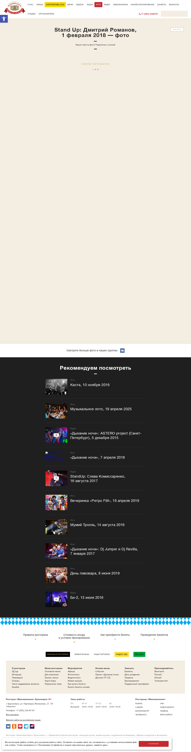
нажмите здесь (101, 745)
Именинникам (120, 5)
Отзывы (32, 14)
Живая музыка (81, 654)
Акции (90, 5)
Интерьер (16, 674)
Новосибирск (167, 707)
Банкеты (161, 5)
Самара (139, 707)
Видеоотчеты (74, 677)
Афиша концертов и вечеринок (151, 735)
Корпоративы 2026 (55, 5)
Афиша (39, 5)
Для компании (52, 674)
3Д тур (15, 671)
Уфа (162, 704)
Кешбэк (80, 5)
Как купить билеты (77, 684)
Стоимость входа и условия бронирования (74, 636)
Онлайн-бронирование (142, 5)
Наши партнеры (102, 654)
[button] (4, 19)
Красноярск (166, 715)
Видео (107, 5)
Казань (138, 704)
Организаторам (46, 14)
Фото (98, 5)
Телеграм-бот (161, 681)
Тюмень (164, 711)
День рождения (132, 674)
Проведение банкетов (154, 634)
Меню (70, 5)
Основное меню (53, 671)
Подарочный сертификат (137, 684)
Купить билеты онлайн (79, 687)
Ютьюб (157, 677)
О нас (30, 5)
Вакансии (174, 5)
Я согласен (154, 744)
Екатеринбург (142, 711)
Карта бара (50, 681)
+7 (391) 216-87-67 (25, 710)
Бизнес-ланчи (51, 677)
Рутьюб (158, 674)
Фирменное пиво (53, 684)
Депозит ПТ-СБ (102, 677)
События (99, 671)
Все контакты (12, 714)
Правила (129, 677)
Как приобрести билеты (115, 634)
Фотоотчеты (73, 674)
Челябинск (141, 715)
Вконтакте (159, 671)
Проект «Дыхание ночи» (107, 674)
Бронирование (132, 681)
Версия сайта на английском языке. (23, 720)
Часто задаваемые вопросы (25, 684)
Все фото (177, 29)
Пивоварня (17, 677)
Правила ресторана (35, 634)
